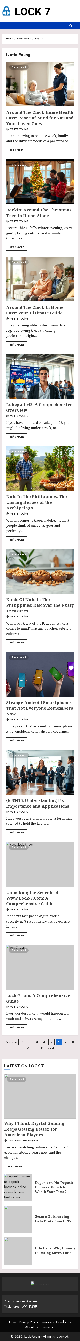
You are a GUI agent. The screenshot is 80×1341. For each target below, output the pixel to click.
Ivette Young (19, 129)
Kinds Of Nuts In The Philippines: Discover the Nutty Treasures (40, 571)
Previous (11, 1042)
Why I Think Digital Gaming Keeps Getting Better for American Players (40, 1096)
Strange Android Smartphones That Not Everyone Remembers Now (40, 674)
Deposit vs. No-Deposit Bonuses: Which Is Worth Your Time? (18, 1187)
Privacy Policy (28, 1322)
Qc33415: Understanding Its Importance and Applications (40, 772)
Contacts (47, 1327)
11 (42, 1048)
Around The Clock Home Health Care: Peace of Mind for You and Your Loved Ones (40, 84)
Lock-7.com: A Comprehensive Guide (40, 967)
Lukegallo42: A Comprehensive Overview (40, 376)
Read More (16, 150)
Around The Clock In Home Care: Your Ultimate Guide (40, 279)
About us (31, 1327)
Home (11, 1322)
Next (50, 1048)
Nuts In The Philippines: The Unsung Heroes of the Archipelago (40, 468)
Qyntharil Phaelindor (23, 1140)
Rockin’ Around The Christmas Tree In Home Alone (40, 181)
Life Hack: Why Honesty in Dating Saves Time (18, 1251)
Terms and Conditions (56, 1322)
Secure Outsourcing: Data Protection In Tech (18, 1219)
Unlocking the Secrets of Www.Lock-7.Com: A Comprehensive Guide (40, 864)
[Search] (71, 25)
